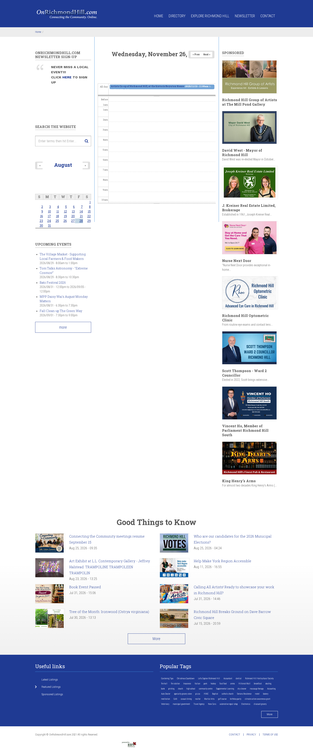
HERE (67, 77)
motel (257, 694)
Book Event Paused (85, 587)
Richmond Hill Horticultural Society (259, 678)
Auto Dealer (165, 694)
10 (49, 211)
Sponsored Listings (52, 694)
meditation (165, 699)
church (180, 689)
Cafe (175, 699)
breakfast (258, 683)
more (63, 327)
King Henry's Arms (239, 481)
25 (57, 221)
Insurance (187, 683)
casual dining (186, 699)
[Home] (67, 14)
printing (171, 689)
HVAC (206, 694)
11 (57, 211)
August (63, 164)
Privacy (251, 734)
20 (73, 216)
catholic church (227, 694)
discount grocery (260, 704)
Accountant (228, 678)
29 (89, 221)
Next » (206, 54)
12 (65, 211)
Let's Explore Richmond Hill (209, 678)
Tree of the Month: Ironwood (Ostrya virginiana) (109, 611)
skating (268, 683)
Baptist (215, 694)
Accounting (271, 689)
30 (41, 225)
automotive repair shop (229, 704)
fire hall (164, 683)
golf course (222, 699)
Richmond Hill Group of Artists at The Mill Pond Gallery (249, 102)
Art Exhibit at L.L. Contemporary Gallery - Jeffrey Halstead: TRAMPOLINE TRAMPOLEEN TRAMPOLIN (109, 567)
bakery (265, 694)
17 (49, 216)
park (205, 683)
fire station (175, 683)
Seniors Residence (244, 694)
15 (89, 211)
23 (41, 221)
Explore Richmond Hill (210, 16)
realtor (198, 699)
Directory (177, 16)
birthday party (235, 699)
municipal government (181, 704)
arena (232, 683)
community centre (205, 689)
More (156, 638)
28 (81, 221)
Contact (267, 16)
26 (65, 221)
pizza (197, 694)
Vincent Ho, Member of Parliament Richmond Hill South (245, 430)
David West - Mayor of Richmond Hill (242, 152)
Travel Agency (199, 704)
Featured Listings (51, 686)
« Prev (196, 54)
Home (158, 16)
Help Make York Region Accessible (222, 561)
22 (89, 216)
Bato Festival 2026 (53, 283)
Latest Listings (50, 679)
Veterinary (165, 704)
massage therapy (257, 689)
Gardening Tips (167, 678)
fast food (223, 683)
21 (81, 216)
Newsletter (245, 16)
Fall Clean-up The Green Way (61, 311)
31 (49, 225)
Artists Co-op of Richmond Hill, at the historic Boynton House (147, 86)
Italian (197, 683)
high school (191, 689)
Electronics (245, 704)
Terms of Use (270, 734)
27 (73, 221)
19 (65, 216)
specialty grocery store (183, 694)
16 (41, 216)
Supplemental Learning (225, 689)
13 (73, 211)
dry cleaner (242, 689)
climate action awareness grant (257, 699)
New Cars (212, 704)
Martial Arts (209, 699)
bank (163, 689)
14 (81, 211)
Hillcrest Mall (244, 683)
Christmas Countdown (185, 678)
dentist (238, 678)
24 (49, 221)
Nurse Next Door (236, 260)
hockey (213, 683)
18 (57, 216)
